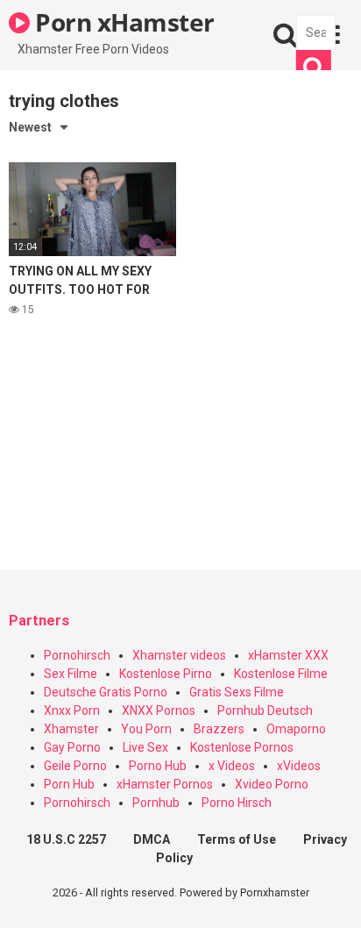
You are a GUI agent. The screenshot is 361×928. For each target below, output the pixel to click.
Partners (39, 620)
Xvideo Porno (271, 784)
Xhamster (71, 729)
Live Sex (145, 747)
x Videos (232, 766)
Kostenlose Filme (281, 674)
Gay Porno (72, 747)
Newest (30, 127)
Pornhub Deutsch (265, 710)
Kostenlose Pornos (242, 747)
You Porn (146, 729)
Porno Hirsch (237, 803)
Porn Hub (69, 784)
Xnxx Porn (72, 710)
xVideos (299, 766)
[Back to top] (328, 892)
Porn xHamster (122, 22)
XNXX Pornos (158, 710)
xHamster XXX (288, 655)
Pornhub (156, 803)
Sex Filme (70, 674)
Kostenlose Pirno (165, 674)
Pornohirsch (77, 655)
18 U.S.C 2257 (66, 839)
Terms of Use (236, 839)
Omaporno (296, 729)
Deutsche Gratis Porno (105, 692)
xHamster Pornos (165, 784)
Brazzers (219, 729)
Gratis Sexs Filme (236, 692)
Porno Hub (158, 766)
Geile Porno (75, 766)
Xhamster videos (179, 655)
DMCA (151, 839)
